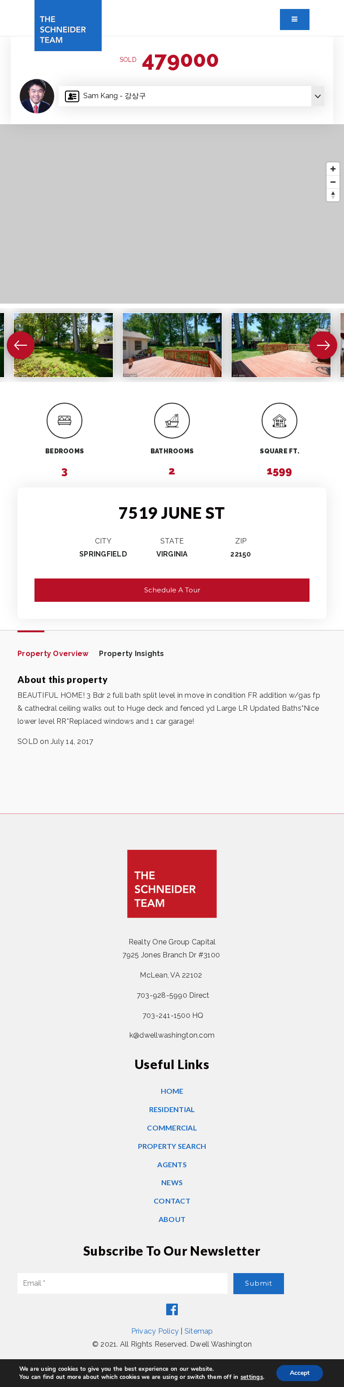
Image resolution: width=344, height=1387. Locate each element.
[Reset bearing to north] (333, 194)
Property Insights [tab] (131, 653)
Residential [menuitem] (172, 1109)
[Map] (172, 214)
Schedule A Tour (172, 590)
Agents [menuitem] (172, 1164)
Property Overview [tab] (52, 653)
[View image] (63, 345)
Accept (300, 1373)
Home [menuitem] (172, 1091)
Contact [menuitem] (172, 1200)
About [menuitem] (172, 1219)
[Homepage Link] (68, 25)
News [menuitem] (172, 1182)
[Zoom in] (333, 168)
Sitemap (199, 1331)
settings (252, 1377)
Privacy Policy (155, 1331)
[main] (172, 424)
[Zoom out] (333, 181)
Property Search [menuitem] (172, 1146)
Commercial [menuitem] (172, 1127)
